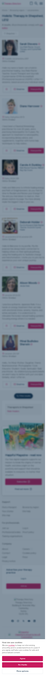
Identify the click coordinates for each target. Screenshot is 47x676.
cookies (11, 645)
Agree (22, 658)
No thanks (22, 665)
